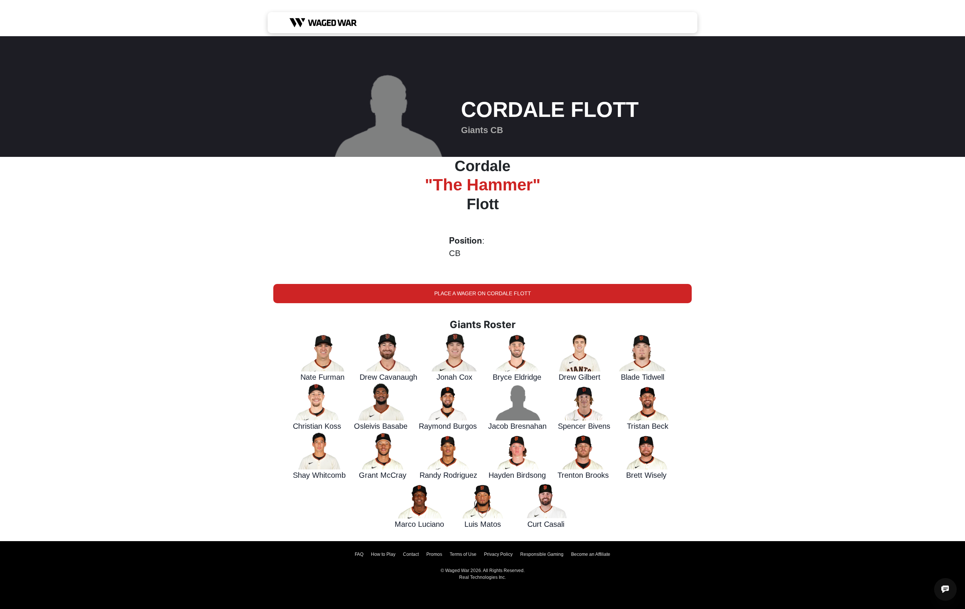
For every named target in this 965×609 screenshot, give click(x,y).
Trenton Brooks (583, 475)
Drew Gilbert (579, 377)
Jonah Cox (454, 377)
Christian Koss (317, 426)
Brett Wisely (646, 475)
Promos (434, 554)
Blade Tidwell (642, 377)
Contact (411, 554)
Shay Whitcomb (319, 475)
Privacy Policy (498, 554)
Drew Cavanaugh (388, 377)
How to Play (383, 554)
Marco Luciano (419, 524)
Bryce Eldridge (517, 377)
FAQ (359, 554)
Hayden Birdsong (517, 475)
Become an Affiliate (590, 554)
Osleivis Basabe (380, 426)
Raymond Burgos (448, 426)
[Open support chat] (945, 589)
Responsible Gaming (542, 554)
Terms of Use (463, 554)
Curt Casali (545, 524)
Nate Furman (322, 377)
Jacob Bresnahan (517, 426)
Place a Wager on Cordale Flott (482, 293)
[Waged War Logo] (323, 23)
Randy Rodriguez (448, 475)
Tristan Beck (647, 426)
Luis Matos (482, 524)
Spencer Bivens (584, 426)
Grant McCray (382, 475)
